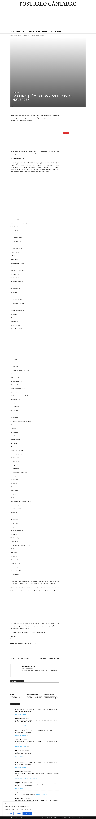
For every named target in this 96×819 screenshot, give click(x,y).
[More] (44, 110)
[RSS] (39, 674)
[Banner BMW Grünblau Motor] (74, 120)
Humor (51, 31)
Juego (16, 643)
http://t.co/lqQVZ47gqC (20, 714)
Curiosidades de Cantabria (49, 694)
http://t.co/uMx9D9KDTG (32, 778)
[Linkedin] (29, 674)
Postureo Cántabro (17, 35)
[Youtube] (54, 674)
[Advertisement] (48, 19)
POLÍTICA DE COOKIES (62, 817)
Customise (9, 813)
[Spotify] (41, 674)
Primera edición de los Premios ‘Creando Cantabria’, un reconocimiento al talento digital (17, 697)
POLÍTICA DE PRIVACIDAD (52, 817)
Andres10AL (18, 739)
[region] (18, 809)
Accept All (27, 813)
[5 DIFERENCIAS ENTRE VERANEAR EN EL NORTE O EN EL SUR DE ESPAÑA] (35, 689)
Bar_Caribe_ (18, 750)
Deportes (45, 31)
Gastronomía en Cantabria (32, 694)
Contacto (58, 31)
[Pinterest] (18, 650)
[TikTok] (46, 674)
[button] (84, 32)
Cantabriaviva (18, 761)
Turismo (31, 31)
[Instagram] (27, 674)
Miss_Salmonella (19, 729)
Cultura (38, 31)
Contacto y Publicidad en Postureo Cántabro (77, 817)
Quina (34, 643)
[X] (15, 650)
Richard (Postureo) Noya (21, 103)
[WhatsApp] (21, 650)
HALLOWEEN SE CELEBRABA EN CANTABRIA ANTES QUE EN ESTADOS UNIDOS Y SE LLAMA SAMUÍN (51, 697)
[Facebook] (11, 650)
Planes (12, 694)
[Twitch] (49, 674)
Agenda (25, 31)
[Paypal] (34, 674)
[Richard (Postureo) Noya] (13, 104)
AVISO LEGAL (43, 817)
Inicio (12, 31)
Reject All (18, 813)
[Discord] (22, 674)
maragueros (18, 707)
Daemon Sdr (29, 153)
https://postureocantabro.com (27, 668)
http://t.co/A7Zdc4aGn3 (41, 794)
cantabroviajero (19, 782)
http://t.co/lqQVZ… (19, 788)
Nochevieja (20, 643)
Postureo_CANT (19, 771)
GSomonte (18, 718)
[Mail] (32, 674)
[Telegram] (44, 674)
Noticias (18, 31)
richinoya (17, 793)
